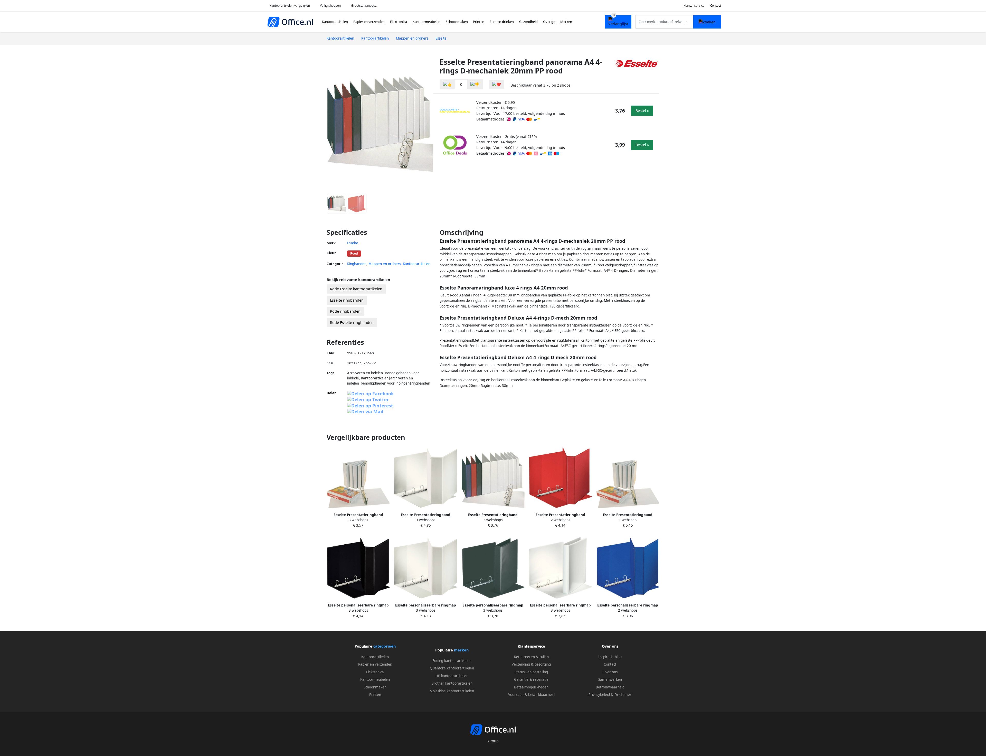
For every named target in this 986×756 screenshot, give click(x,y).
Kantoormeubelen (426, 21)
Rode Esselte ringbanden (352, 322)
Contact (715, 5)
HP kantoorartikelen (451, 676)
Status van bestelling (531, 672)
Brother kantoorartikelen (451, 683)
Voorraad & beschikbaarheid (531, 694)
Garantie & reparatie (531, 679)
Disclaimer (622, 694)
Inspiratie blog (610, 657)
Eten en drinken (502, 21)
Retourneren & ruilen (531, 657)
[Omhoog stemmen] (447, 84)
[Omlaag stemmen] (474, 84)
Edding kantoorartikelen (451, 660)
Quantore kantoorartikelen (452, 668)
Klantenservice (694, 5)
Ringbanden (356, 264)
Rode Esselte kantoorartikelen (356, 288)
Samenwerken (610, 679)
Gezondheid (528, 21)
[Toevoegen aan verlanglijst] (496, 84)
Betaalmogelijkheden (531, 687)
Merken (566, 21)
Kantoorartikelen (335, 21)
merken (461, 650)
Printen (478, 21)
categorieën (384, 646)
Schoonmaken (457, 21)
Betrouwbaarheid (610, 687)
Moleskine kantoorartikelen (452, 691)
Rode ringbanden (345, 311)
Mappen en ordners (384, 264)
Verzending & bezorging (531, 664)
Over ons (610, 672)
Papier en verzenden (369, 21)
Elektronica (398, 21)
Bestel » (642, 110)
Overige (549, 21)
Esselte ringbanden (347, 300)
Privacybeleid (599, 694)
